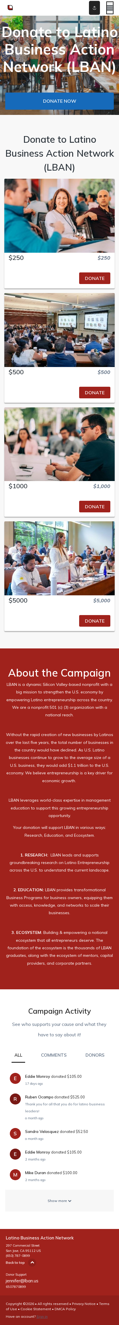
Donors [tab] (95, 1055)
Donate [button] (95, 278)
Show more (58, 1201)
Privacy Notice (84, 1303)
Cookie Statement (36, 1309)
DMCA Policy (65, 1309)
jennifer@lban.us (22, 1281)
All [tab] (18, 1055)
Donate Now (59, 101)
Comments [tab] (54, 1055)
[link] (59, 278)
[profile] (87, 8)
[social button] (94, 8)
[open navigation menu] (110, 7)
